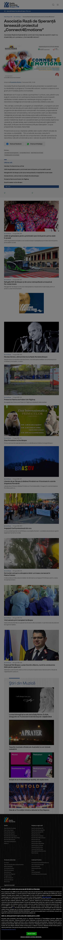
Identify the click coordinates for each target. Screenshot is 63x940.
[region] (31, 913)
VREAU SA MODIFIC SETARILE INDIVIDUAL (31, 937)
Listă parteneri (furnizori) (8, 929)
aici (13, 907)
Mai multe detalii (46, 897)
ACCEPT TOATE (31, 933)
